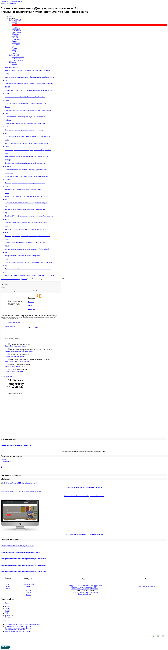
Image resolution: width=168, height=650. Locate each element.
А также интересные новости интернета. (84, 592)
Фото (14, 50)
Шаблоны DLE (17, 58)
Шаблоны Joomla (18, 57)
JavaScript (8, 610)
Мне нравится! (10, 326)
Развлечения (16, 32)
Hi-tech (14, 23)
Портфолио (16, 39)
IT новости (8, 617)
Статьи (14, 64)
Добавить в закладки (14, 322)
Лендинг (15, 36)
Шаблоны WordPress (19, 60)
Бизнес (14, 41)
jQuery (8, 588)
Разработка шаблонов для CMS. (15, 630)
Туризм (14, 48)
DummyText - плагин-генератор (15, 346)
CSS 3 (8, 584)
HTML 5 (8, 586)
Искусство (15, 34)
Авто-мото (16, 44)
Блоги (14, 46)
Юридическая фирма (84, 594)
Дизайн (14, 51)
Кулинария (16, 29)
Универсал (16, 43)
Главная (11, 16)
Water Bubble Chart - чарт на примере (17, 361)
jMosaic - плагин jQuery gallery (15, 366)
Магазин (15, 37)
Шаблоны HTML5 (15, 20)
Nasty (36, 327)
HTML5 (7, 606)
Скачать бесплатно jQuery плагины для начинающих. (84, 585)
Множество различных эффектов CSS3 (84, 587)
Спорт (14, 22)
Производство (17, 30)
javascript (29, 590)
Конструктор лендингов (147, 586)
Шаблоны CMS (14, 55)
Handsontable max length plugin (15, 356)
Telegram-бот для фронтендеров (11, 1)
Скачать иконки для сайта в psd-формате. (84, 589)
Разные (14, 53)
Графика (28, 592)
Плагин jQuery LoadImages (14, 371)
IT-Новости (12, 62)
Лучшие (15, 25)
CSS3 (6, 605)
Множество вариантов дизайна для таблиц (19, 351)
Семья (14, 27)
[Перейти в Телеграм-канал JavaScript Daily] (6, 377)
